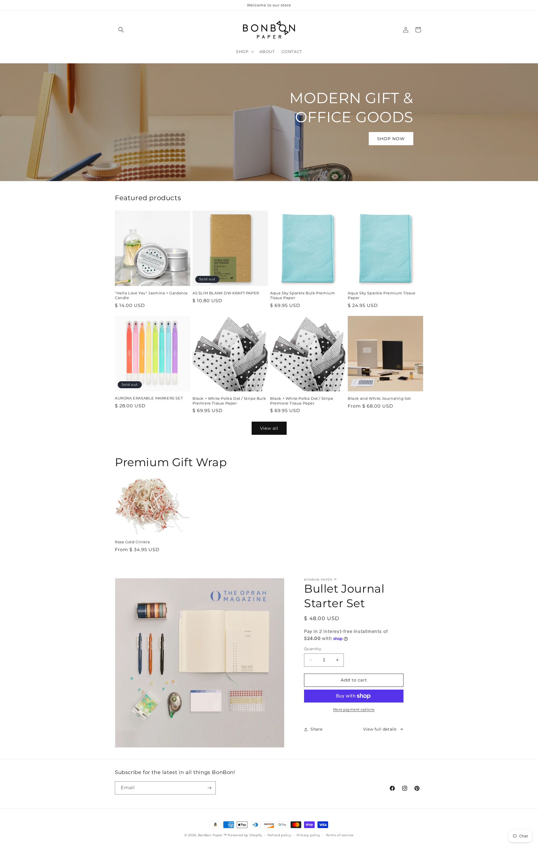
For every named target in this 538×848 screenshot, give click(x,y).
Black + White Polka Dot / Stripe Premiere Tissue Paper (301, 400)
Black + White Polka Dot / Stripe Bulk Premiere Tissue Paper (229, 400)
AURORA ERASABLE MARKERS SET (149, 398)
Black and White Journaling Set (379, 398)
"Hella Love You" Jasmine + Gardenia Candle (151, 295)
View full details (380, 729)
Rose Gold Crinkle (132, 542)
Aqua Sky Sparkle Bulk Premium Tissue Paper (302, 295)
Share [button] (316, 729)
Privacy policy (308, 835)
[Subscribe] (209, 787)
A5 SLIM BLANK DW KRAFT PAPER (226, 293)
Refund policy (279, 835)
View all (269, 428)
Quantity (312, 648)
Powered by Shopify (245, 835)
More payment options (354, 709)
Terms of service (340, 835)
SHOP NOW (391, 138)
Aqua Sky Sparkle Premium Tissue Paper (382, 295)
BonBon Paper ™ (212, 835)
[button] (121, 30)
